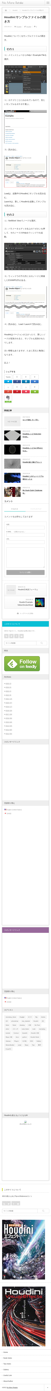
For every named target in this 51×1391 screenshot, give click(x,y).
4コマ (30, 1017)
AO (7, 1021)
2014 (9, 726)
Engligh (22, 1017)
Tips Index (7, 1364)
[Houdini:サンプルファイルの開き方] (25, 79)
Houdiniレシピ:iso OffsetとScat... (33, 449)
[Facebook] (17, 381)
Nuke (7, 1025)
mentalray (42, 1029)
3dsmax (8, 1041)
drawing (22, 1025)
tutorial (8, 1033)
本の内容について (26, 1124)
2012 (9, 733)
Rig (36, 1017)
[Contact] (21, 636)
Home (5, 1352)
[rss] (6, 636)
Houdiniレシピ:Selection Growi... (32, 435)
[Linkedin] (26, 381)
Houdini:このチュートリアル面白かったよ (33, 477)
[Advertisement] (25, 772)
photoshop (14, 1021)
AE (43, 1021)
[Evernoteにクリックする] (8, 402)
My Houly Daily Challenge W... (32, 491)
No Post (37, 1025)
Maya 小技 (9, 1037)
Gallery (39, 1041)
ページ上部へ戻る (47, 1387)
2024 (8, 687)
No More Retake (12, 2)
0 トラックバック (36, 509)
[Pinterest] (17, 391)
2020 (9, 703)
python (24, 1037)
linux (17, 1037)
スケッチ (15, 1029)
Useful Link (7, 1375)
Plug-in (16, 1041)
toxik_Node (25, 1029)
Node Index (7, 1358)
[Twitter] (8, 381)
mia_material (26, 1021)
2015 (9, 722)
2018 (9, 710)
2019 (9, 706)
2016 (9, 718)
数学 (39, 1045)
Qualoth (24, 1033)
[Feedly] (35, 391)
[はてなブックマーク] (35, 381)
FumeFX (8, 1049)
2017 (9, 714)
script (19, 1045)
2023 (8, 691)
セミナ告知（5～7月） (31, 420)
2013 (9, 730)
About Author (8, 1381)
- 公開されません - (15, 531)
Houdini (18, 26)
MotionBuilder (10, 1045)
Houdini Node (34, 1037)
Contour (16, 1033)
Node (14, 1025)
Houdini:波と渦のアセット (32, 462)
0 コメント (15, 509)
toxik (34, 1029)
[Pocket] (26, 387)
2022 (8, 695)
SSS (31, 1041)
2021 (9, 699)
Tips (33, 1045)
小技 (29, 1025)
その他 (24, 1041)
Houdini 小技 (35, 1033)
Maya (26, 1045)
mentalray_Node (11, 1017)
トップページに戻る (26, 613)
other (7, 1029)
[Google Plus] (8, 387)
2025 (8, 683)
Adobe (43, 1017)
